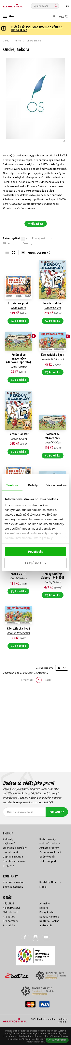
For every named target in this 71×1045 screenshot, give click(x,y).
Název (6, 243)
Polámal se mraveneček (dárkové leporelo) (18, 358)
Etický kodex (46, 912)
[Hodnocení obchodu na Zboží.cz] (17, 974)
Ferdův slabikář (53, 303)
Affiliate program (49, 847)
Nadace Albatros (49, 916)
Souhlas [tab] (12, 485)
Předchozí (27, 680)
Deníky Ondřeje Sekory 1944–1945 (52, 575)
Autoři (18, 40)
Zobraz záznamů (45, 667)
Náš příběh (9, 903)
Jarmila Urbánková (52, 359)
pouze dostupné (38, 253)
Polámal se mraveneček (52, 436)
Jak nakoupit (10, 852)
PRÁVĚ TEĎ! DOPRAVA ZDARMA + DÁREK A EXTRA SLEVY (36, 28)
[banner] (20, 4)
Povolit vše (35, 551)
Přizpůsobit (33, 563)
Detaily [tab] (33, 485)
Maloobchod (10, 912)
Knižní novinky (47, 839)
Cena (25, 243)
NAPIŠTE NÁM (59, 1040)
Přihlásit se (57, 812)
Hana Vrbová (18, 307)
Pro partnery (10, 921)
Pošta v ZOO (18, 574)
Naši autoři (9, 843)
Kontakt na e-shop (13, 882)
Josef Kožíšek (18, 367)
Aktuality (8, 839)
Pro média (9, 925)
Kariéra (43, 908)
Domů (6, 40)
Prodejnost (38, 238)
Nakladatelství (11, 908)
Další (48, 680)
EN (67, 5)
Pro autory (9, 916)
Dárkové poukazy (49, 843)
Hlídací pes (37, 223)
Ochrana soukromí (50, 852)
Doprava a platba (13, 856)
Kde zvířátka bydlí (52, 355)
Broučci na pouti (18, 303)
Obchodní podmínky (15, 847)
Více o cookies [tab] (56, 485)
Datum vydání (11, 238)
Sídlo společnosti (13, 886)
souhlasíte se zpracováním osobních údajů (28, 802)
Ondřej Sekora (52, 307)
